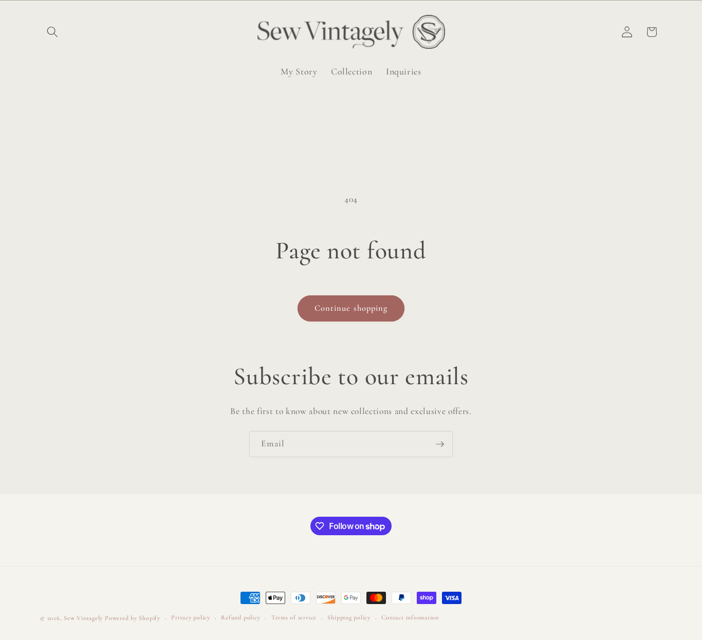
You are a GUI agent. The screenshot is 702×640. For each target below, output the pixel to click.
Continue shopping (351, 308)
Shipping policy (349, 617)
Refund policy (240, 617)
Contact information (410, 617)
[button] (52, 32)
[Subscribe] (440, 444)
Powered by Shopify (132, 618)
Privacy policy (190, 617)
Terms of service (294, 617)
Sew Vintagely (83, 618)
